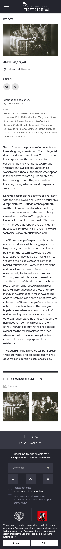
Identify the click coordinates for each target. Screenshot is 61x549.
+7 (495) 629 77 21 (30, 443)
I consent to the (29, 489)
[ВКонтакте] (7, 86)
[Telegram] (15, 86)
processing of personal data (29, 491)
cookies (13, 525)
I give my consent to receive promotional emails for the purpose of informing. (33, 499)
